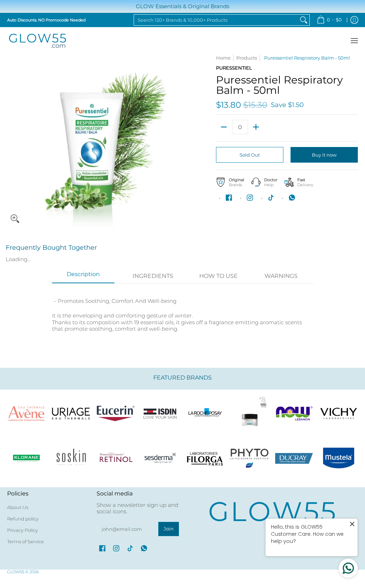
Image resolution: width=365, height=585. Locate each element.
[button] (229, 197)
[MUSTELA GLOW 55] (338, 458)
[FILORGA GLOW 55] (204, 458)
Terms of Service (25, 541)
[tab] (83, 276)
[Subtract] (224, 127)
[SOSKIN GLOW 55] (70, 458)
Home (223, 58)
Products (246, 58)
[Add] (256, 127)
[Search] (303, 20)
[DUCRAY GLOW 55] (294, 458)
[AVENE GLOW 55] (26, 413)
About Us (17, 507)
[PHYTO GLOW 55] (249, 458)
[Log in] (354, 20)
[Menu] (354, 41)
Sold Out (250, 155)
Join (169, 528)
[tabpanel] (182, 311)
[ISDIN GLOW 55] (160, 413)
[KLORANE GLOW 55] (26, 458)
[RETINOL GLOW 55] (115, 458)
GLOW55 (15, 571)
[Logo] (294, 413)
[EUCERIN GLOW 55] (115, 413)
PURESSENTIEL (234, 68)
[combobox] (216, 20)
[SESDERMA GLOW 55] (160, 458)
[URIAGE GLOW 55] (70, 413)
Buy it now (324, 155)
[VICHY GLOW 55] (338, 413)
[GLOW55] (37, 41)
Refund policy (22, 519)
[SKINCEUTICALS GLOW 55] (249, 413)
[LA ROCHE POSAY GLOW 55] (204, 413)
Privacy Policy (22, 530)
